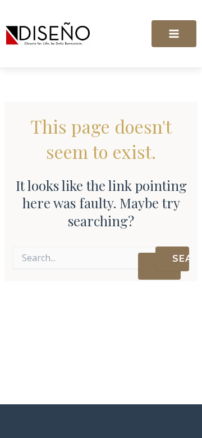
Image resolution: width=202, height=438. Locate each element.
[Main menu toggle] (174, 33)
